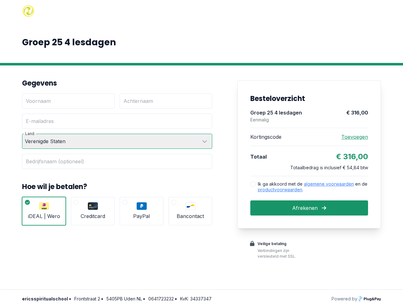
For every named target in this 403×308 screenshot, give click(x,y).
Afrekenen (305, 208)
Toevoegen (354, 137)
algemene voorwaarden (329, 184)
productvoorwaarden (280, 189)
